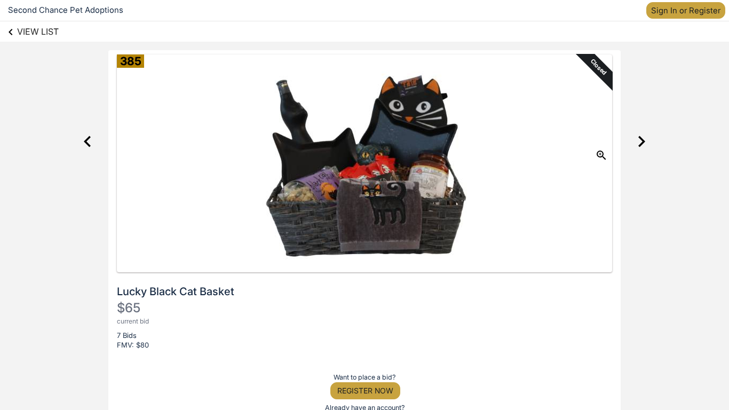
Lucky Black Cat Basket (175, 291)
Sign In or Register (685, 10)
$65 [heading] (128, 308)
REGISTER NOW (365, 390)
